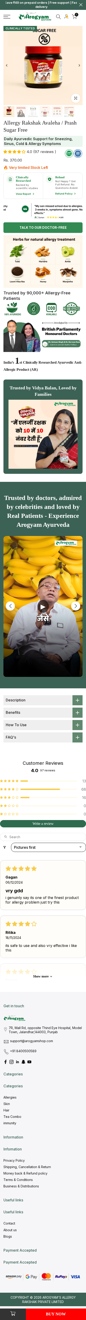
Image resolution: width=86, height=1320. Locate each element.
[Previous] (6, 65)
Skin (6, 1104)
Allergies (10, 1097)
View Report (24, 193)
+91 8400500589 (23, 1051)
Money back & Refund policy (25, 1173)
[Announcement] (49, 3)
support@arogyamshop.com (31, 1041)
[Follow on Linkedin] (17, 1062)
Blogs (7, 1236)
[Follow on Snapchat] (23, 1062)
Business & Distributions (21, 1186)
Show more (41, 976)
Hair (6, 1110)
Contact (9, 1223)
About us (10, 1230)
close (81, 4)
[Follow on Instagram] (11, 1062)
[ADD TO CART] (13, 1314)
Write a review (43, 824)
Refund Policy (64, 193)
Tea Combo (12, 1117)
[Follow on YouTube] (29, 1062)
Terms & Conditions (18, 1180)
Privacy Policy (14, 1160)
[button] (15, 151)
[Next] (79, 65)
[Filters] (4, 847)
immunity (9, 1123)
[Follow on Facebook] (5, 1062)
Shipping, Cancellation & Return (27, 1167)
